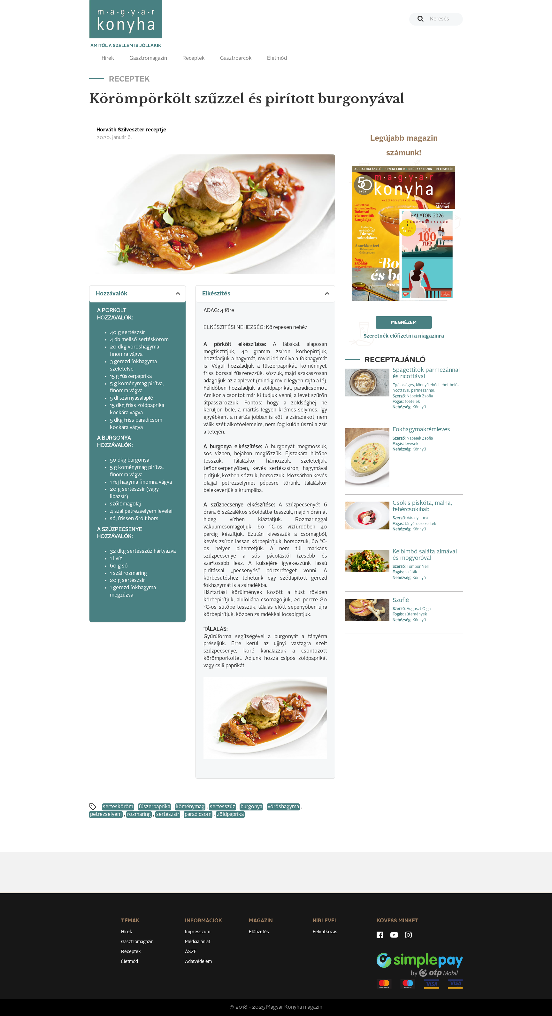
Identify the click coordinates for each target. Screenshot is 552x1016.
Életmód (277, 58)
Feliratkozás (325, 932)
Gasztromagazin (148, 58)
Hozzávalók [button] (111, 294)
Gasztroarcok (236, 58)
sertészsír (167, 814)
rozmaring (139, 814)
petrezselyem (106, 814)
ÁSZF (191, 952)
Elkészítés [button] (216, 294)
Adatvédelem (198, 961)
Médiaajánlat (197, 942)
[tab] (137, 293)
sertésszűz (222, 806)
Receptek (193, 58)
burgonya (251, 806)
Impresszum (197, 932)
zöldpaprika (230, 814)
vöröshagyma (283, 806)
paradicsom (198, 814)
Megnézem (404, 322)
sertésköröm (118, 806)
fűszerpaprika (154, 806)
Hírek (108, 58)
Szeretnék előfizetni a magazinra (404, 336)
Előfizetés (259, 932)
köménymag (190, 806)
